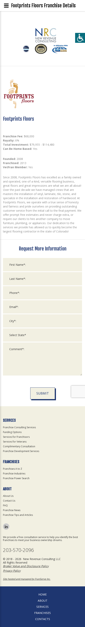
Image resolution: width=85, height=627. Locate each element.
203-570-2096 (18, 550)
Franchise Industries (14, 473)
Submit (42, 393)
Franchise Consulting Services (19, 427)
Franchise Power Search (16, 478)
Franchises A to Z (12, 468)
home (42, 594)
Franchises (42, 613)
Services (42, 607)
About (42, 600)
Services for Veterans (14, 441)
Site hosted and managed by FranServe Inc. (26, 579)
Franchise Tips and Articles (18, 515)
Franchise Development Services (21, 451)
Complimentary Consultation (19, 446)
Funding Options (12, 432)
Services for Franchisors (16, 437)
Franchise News (11, 510)
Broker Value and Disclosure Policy (26, 566)
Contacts (42, 619)
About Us (8, 496)
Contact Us (9, 500)
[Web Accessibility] (80, 38)
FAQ (5, 505)
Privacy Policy (12, 571)
